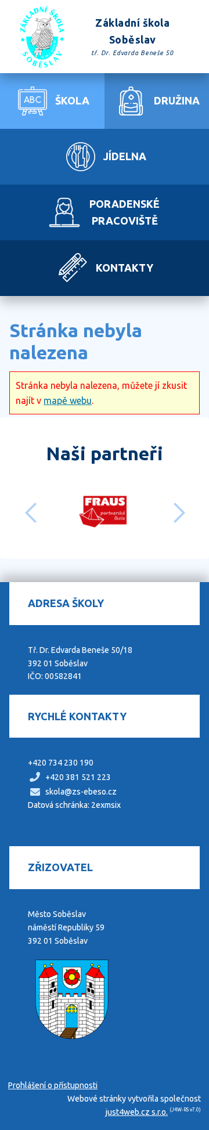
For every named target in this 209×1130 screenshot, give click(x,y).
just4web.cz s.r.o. (137, 1112)
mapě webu (68, 400)
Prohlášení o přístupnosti (53, 1085)
